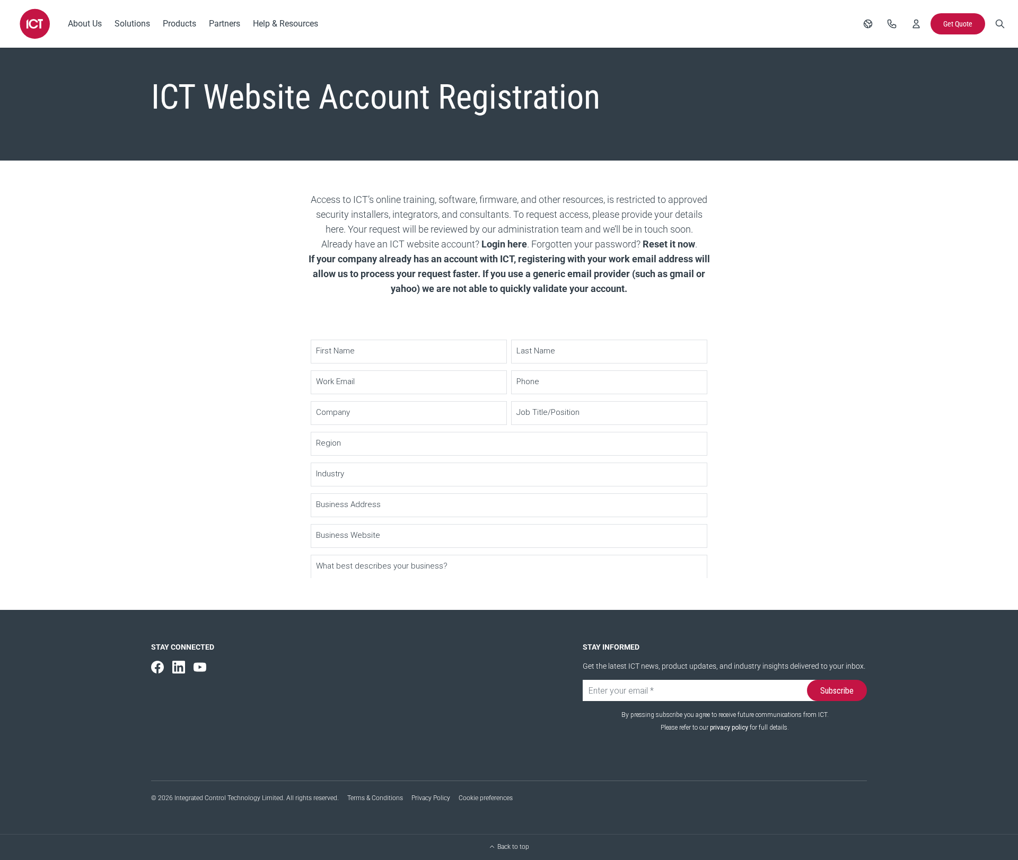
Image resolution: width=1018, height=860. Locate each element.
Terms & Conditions (375, 798)
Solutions (132, 24)
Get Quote (957, 24)
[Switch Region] (867, 23)
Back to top (513, 846)
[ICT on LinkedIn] (178, 667)
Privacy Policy (430, 798)
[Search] (1000, 23)
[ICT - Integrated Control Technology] (35, 24)
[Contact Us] (891, 23)
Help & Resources (285, 24)
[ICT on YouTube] (200, 667)
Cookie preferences (486, 798)
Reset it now (669, 244)
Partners (224, 24)
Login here (504, 244)
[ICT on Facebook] (157, 667)
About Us (85, 24)
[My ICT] (916, 23)
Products (179, 24)
